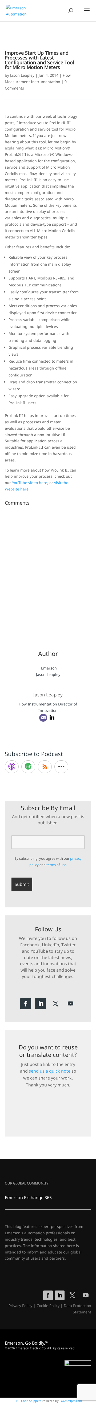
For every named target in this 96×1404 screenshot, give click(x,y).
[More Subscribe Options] (61, 766)
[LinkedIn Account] (52, 718)
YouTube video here (29, 482)
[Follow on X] (55, 1003)
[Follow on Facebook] (25, 1003)
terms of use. (56, 864)
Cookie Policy (48, 1305)
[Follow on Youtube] (70, 1003)
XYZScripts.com (71, 1401)
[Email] (43, 718)
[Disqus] (48, 574)
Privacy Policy (20, 1305)
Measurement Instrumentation (32, 81)
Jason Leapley (22, 75)
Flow (66, 75)
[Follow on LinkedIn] (40, 1003)
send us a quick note (49, 1071)
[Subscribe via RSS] (45, 766)
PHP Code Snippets (27, 1401)
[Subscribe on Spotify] (28, 766)
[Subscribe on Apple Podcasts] (12, 766)
